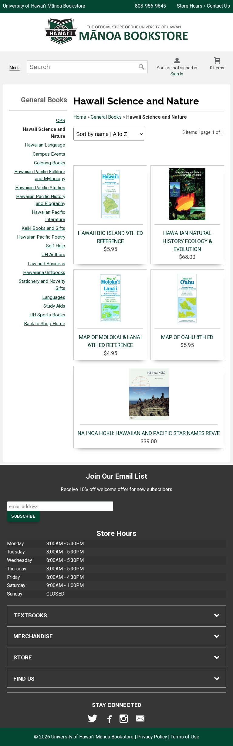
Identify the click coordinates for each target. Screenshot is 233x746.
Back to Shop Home (44, 323)
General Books (106, 117)
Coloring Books (49, 163)
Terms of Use (185, 737)
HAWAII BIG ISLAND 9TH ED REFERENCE (110, 237)
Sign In (177, 73)
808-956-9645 (150, 6)
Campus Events (49, 154)
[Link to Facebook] (108, 720)
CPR (60, 120)
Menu (14, 67)
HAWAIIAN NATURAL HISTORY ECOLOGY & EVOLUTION (187, 241)
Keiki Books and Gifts (43, 228)
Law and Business (46, 263)
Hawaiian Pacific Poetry (41, 237)
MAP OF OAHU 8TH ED (187, 337)
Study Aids (54, 306)
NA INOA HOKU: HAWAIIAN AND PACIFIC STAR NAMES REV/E (149, 433)
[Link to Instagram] (124, 720)
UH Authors (53, 254)
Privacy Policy (152, 737)
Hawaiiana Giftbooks (44, 272)
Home (79, 117)
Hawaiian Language (45, 145)
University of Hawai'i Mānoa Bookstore (44, 6)
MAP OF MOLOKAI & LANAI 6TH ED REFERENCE (110, 341)
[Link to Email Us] (140, 720)
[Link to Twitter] (93, 720)
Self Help (55, 246)
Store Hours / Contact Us (203, 6)
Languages (53, 297)
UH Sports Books (47, 315)
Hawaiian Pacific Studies (40, 187)
